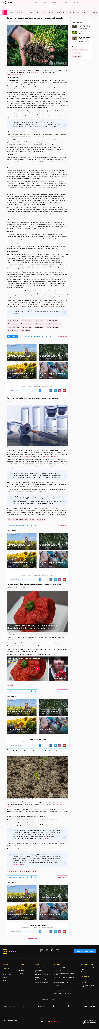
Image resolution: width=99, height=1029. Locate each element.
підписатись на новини (85, 951)
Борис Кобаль (27, 456)
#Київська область (26, 320)
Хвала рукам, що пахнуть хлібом (63, 993)
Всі (4, 12)
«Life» (12, 639)
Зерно (43, 12)
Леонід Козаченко (19, 864)
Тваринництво (7, 974)
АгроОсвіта (57, 985)
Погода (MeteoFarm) (40, 967)
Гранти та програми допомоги (62, 982)
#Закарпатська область (13, 320)
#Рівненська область (52, 320)
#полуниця (10, 685)
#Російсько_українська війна (80, 49)
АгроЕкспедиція (58, 980)
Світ (37, 12)
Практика (5, 977)
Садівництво (21, 12)
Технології (5, 980)
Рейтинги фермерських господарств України (64, 974)
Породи (21, 973)
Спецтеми (44, 2)
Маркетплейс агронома (41, 982)
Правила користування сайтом (87, 986)
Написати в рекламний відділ (87, 968)
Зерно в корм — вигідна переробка (64, 977)
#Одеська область (39, 320)
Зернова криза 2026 (59, 967)
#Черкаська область (41, 323)
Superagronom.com (36, 72)
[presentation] (3, 12)
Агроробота (38, 977)
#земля (35, 871)
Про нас (83, 979)
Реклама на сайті (85, 971)
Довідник (54, 2)
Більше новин (33, 938)
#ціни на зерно (76, 56)
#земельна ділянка (12, 871)
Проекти (64, 2)
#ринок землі (76, 53)
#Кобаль (32, 519)
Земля (30, 12)
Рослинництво (7, 972)
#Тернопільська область (27, 323)
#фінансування (41, 519)
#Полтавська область (52, 327)
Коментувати (12, 336)
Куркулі (21, 967)
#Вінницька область (13, 323)
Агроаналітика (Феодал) (41, 974)
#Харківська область (39, 327)
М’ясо (79, 12)
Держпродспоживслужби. (51, 456)
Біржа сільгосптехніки (41, 980)
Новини (34, 2)
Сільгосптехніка (61, 12)
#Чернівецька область (54, 323)
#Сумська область (26, 327)
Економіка (5, 982)
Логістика (5, 985)
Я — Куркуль (57, 988)
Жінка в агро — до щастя (60, 990)
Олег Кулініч (45, 838)
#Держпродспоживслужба (20, 519)
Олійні (51, 12)
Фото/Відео (75, 2)
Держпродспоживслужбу (15, 74)
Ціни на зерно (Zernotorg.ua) (38, 971)
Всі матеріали (62, 336)
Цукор (72, 12)
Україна (10, 12)
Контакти (83, 982)
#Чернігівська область (13, 327)
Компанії (21, 970)
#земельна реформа (25, 871)
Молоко (87, 12)
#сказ (9, 519)
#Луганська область (25, 330)
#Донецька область (12, 330)
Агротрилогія (57, 970)
